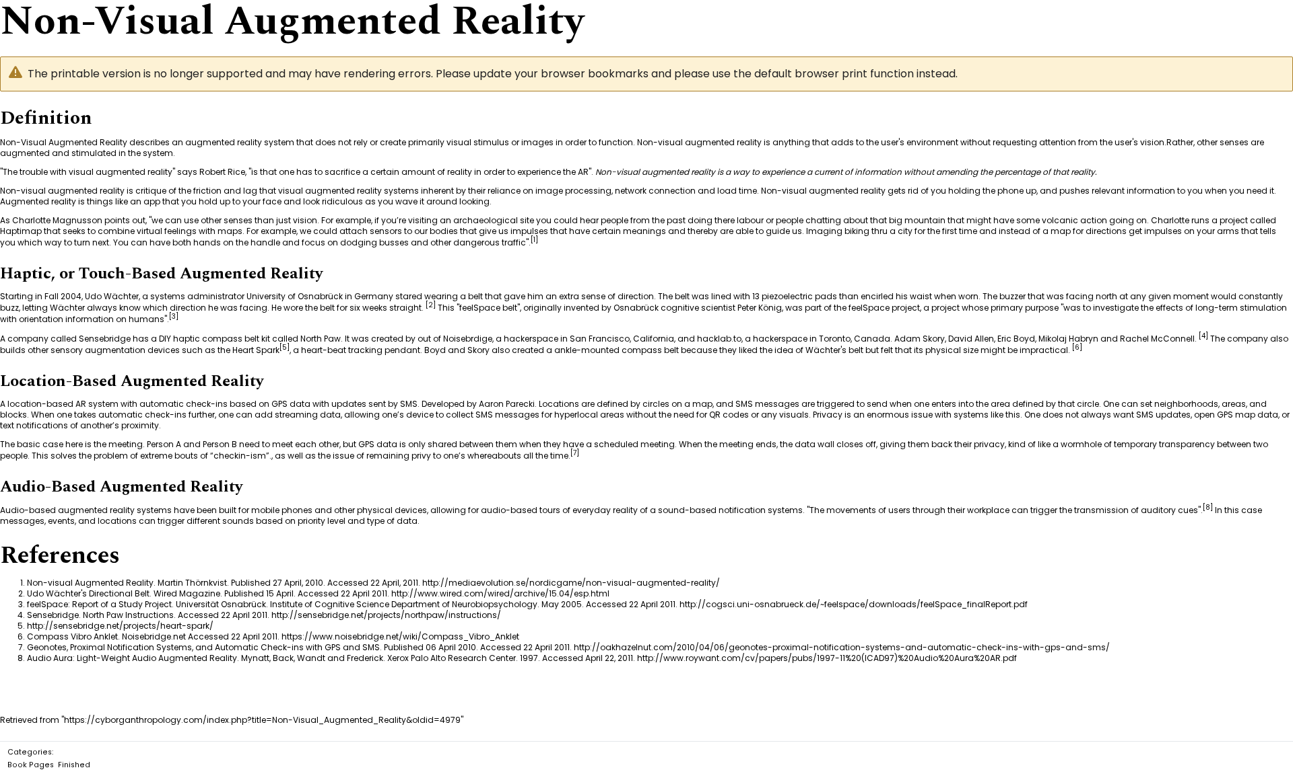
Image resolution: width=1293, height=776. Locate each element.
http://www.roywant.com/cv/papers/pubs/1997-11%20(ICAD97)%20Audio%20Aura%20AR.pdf (827, 658)
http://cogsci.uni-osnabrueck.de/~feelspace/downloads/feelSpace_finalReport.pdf (853, 604)
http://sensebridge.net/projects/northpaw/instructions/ (386, 615)
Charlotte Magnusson (57, 220)
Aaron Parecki (507, 404)
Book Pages (30, 765)
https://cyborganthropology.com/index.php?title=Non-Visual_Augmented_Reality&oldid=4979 (262, 720)
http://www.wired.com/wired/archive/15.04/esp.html (500, 593)
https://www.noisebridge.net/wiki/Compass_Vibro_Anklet (400, 636)
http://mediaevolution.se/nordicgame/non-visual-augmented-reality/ (571, 582)
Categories (29, 752)
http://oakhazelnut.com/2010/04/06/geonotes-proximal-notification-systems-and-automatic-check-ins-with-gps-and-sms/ (842, 647)
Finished (74, 765)
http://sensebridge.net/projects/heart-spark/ (120, 625)
